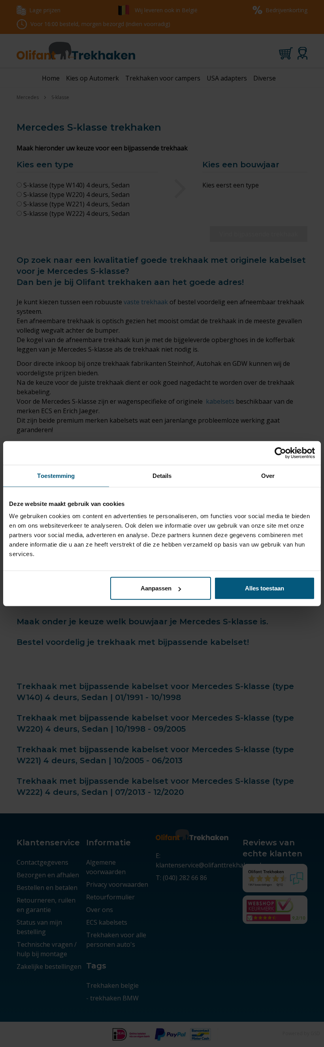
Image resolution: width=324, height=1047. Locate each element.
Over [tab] (268, 475)
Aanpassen (156, 588)
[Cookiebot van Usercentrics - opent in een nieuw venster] (280, 453)
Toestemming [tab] (56, 475)
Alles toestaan (264, 588)
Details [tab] (162, 475)
